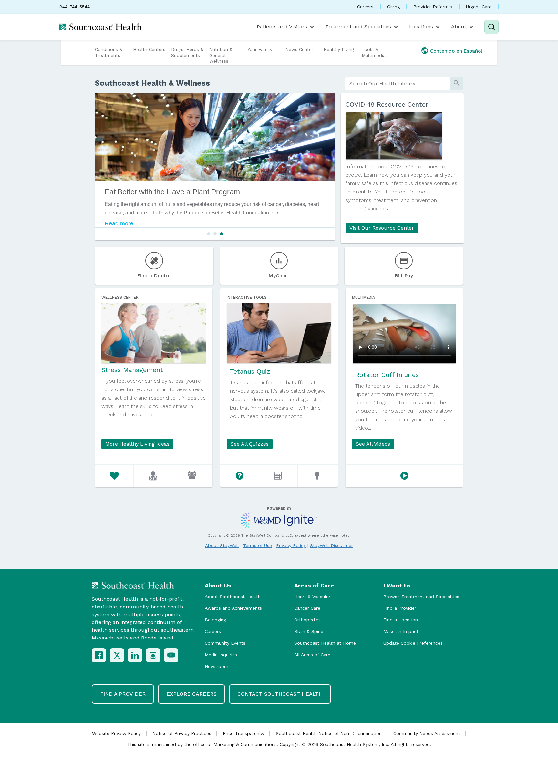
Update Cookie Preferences (413, 643)
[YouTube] (171, 655)
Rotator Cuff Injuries (387, 375)
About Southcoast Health (233, 596)
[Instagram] (153, 655)
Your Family (259, 49)
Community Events (225, 643)
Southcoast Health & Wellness (152, 83)
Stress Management (132, 370)
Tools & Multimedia (374, 52)
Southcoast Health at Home (325, 643)
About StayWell (222, 545)
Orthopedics (307, 619)
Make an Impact (400, 631)
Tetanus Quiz (250, 371)
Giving (393, 6)
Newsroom (216, 666)
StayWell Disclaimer (331, 545)
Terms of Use (257, 545)
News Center (299, 49)
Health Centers (149, 49)
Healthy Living (339, 49)
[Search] (491, 27)
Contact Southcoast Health (280, 694)
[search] (397, 83)
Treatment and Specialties (358, 27)
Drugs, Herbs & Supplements (187, 52)
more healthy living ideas (137, 444)
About (458, 27)
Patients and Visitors (282, 27)
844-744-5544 (74, 6)
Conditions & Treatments (108, 52)
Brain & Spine (308, 631)
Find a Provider (399, 608)
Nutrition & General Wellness (220, 55)
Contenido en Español (456, 51)
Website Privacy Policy (116, 733)
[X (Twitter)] (117, 655)
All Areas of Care (312, 654)
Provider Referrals (432, 6)
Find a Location (400, 619)
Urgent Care (478, 6)
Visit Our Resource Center (381, 228)
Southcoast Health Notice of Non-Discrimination (329, 733)
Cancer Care (307, 608)
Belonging (215, 619)
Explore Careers (191, 694)
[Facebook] (99, 655)
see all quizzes (250, 444)
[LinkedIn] (135, 655)
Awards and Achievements (233, 608)
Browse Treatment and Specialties (421, 596)
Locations (421, 27)
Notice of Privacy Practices (181, 733)
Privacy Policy (291, 545)
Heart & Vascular (312, 596)
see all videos (373, 444)
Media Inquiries (221, 654)
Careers (365, 6)
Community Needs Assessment (426, 733)
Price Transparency (243, 733)
